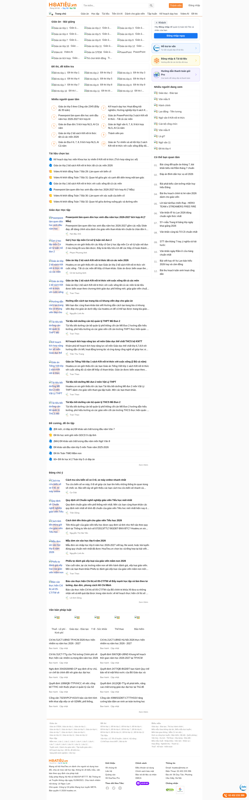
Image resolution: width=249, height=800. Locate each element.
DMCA (138, 778)
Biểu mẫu (156, 723)
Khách (162, 22)
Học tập (53, 738)
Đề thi (195, 14)
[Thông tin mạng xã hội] (142, 786)
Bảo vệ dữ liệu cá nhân (145, 774)
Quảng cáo (110, 774)
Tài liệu (104, 735)
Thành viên (176, 5)
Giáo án (53, 723)
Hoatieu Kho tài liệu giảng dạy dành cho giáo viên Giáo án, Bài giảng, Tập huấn (63, 5)
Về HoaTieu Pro (112, 778)
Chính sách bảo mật (144, 771)
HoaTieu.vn (62, 761)
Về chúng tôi (111, 768)
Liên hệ (108, 771)
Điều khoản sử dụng (144, 768)
